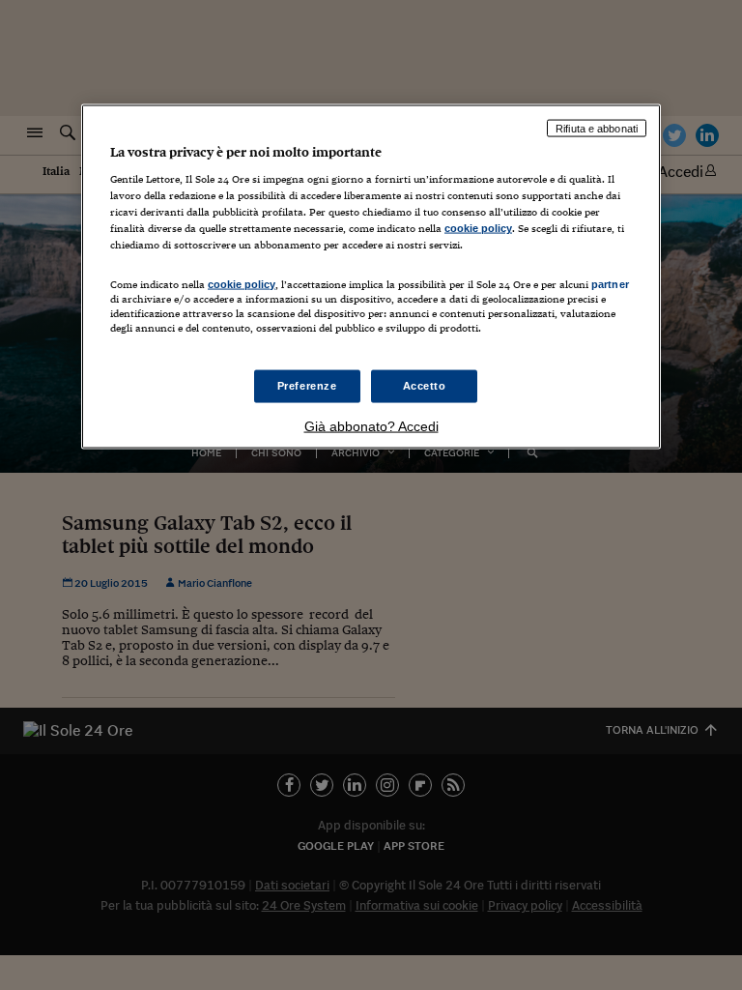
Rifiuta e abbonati (597, 127)
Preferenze (307, 385)
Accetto (424, 385)
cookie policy (478, 228)
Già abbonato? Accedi (371, 425)
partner (610, 283)
